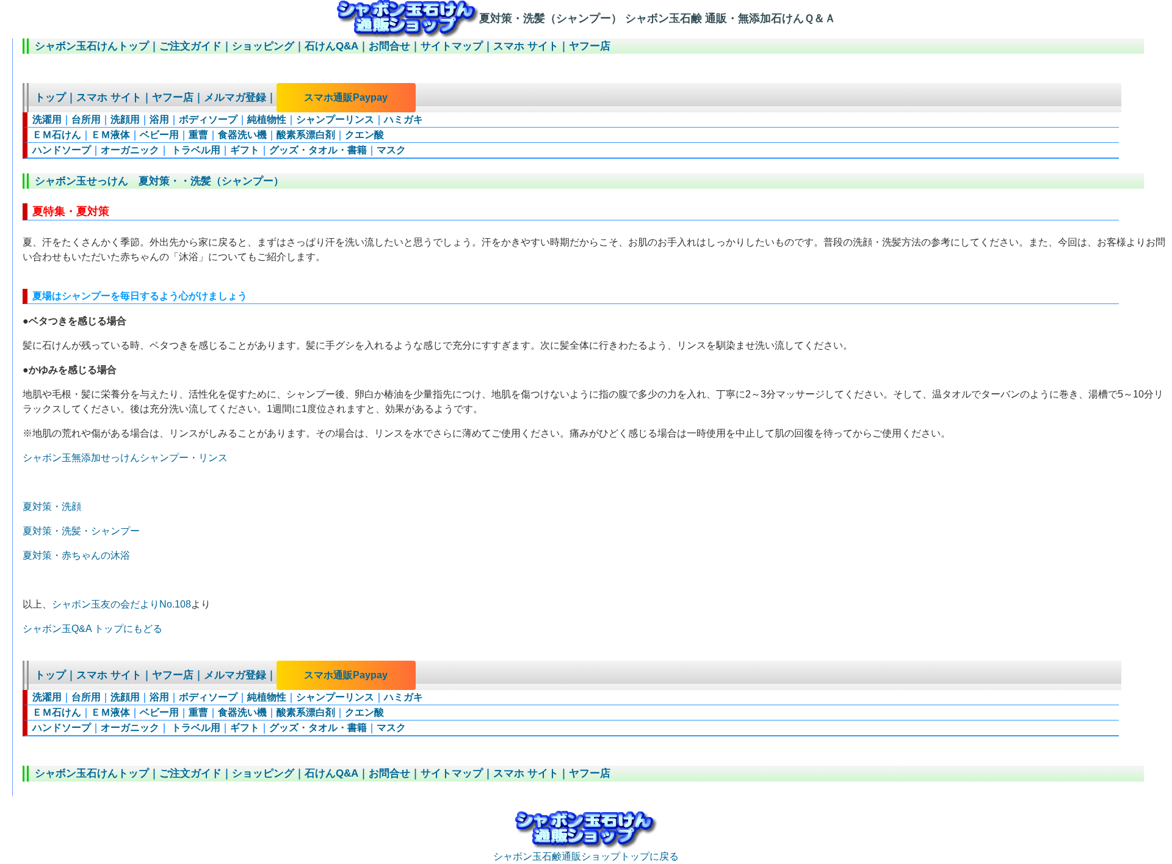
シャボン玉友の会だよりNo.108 (121, 604)
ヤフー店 (589, 46)
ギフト (244, 150)
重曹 (198, 134)
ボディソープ (208, 119)
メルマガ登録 (235, 97)
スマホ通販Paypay (346, 97)
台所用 (86, 119)
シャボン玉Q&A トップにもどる (92, 628)
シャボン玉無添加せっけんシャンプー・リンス (125, 457)
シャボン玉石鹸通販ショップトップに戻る (586, 856)
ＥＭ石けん (56, 134)
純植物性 (266, 119)
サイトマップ (452, 46)
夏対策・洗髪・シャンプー (81, 531)
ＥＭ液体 (110, 134)
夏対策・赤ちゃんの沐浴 (76, 555)
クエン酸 (364, 134)
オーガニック (130, 150)
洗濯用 (47, 119)
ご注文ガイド (190, 46)
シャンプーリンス (335, 119)
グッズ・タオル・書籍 (318, 150)
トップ (50, 97)
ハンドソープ (61, 150)
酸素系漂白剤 (306, 134)
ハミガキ (403, 119)
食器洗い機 (242, 134)
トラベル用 (194, 150)
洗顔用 (125, 119)
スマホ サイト (526, 46)
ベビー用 (159, 134)
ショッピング (263, 46)
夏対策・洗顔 (52, 506)
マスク (391, 150)
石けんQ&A (331, 46)
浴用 (159, 119)
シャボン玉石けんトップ (92, 46)
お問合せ (389, 46)
